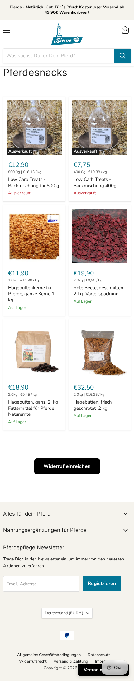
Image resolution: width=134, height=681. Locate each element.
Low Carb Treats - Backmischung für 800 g (33, 182)
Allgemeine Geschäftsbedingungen (49, 655)
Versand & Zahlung (71, 661)
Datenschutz (99, 655)
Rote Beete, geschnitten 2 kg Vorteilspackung (98, 291)
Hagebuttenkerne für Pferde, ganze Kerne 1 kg (31, 294)
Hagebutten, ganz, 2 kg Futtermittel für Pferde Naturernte (33, 408)
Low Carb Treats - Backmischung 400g (95, 182)
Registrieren (102, 583)
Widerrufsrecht (33, 661)
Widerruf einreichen (67, 466)
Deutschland (64, 613)
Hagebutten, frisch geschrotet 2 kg (93, 405)
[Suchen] (122, 56)
